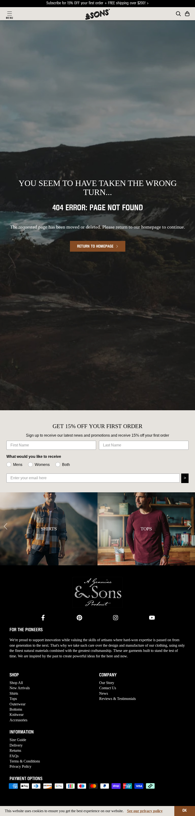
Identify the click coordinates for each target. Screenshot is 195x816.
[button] (187, 13)
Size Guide (18, 740)
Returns (15, 750)
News (103, 693)
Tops (13, 699)
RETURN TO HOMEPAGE (95, 246)
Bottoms (16, 709)
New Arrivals (20, 688)
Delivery (16, 745)
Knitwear (17, 715)
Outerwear (17, 704)
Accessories (18, 720)
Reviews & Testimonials (117, 699)
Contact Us (107, 688)
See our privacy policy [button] (145, 811)
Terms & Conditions (25, 761)
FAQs (14, 756)
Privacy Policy (20, 766)
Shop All (16, 683)
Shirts (14, 693)
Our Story (106, 683)
